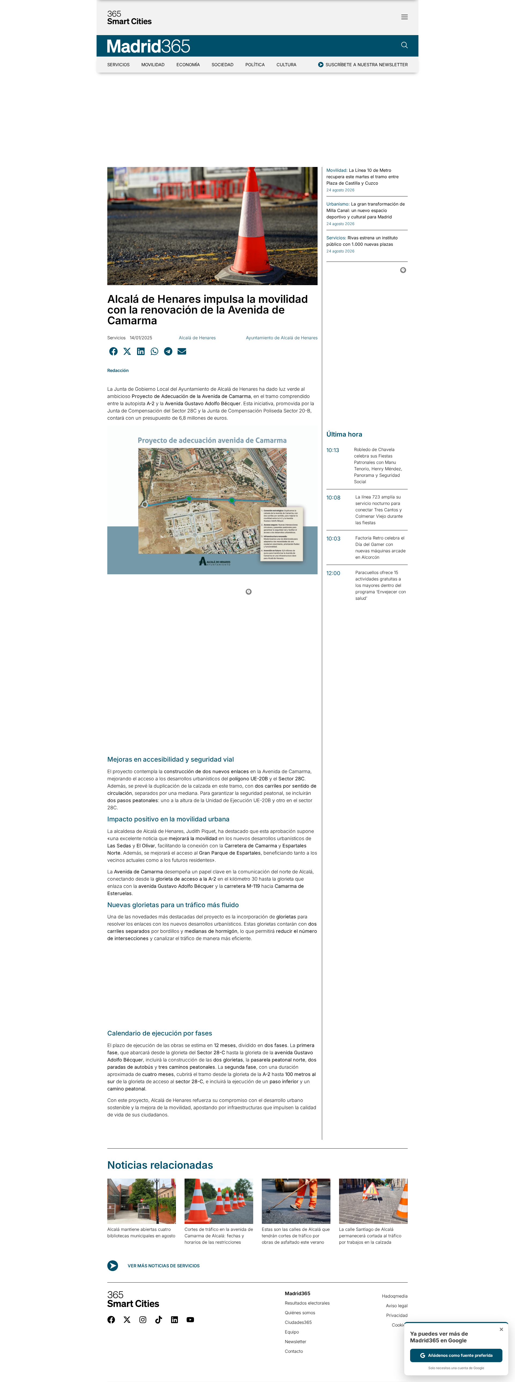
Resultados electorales (307, 1303)
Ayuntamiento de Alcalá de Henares (282, 337)
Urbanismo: (338, 204)
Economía (188, 64)
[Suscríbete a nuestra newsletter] (320, 64)
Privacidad (397, 1315)
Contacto (294, 1351)
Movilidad (153, 64)
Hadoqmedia (395, 1296)
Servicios (118, 64)
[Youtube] (190, 1320)
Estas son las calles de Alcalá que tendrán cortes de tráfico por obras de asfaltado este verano (296, 1236)
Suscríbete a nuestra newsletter (367, 64)
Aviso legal (397, 1305)
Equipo (292, 1332)
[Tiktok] (159, 1320)
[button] (113, 351)
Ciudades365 (298, 1322)
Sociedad (223, 64)
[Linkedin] (174, 1320)
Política (255, 64)
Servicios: (336, 237)
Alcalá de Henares (197, 337)
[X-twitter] (127, 1320)
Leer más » (115, 1243)
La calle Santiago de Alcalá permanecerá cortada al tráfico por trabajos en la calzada (370, 1236)
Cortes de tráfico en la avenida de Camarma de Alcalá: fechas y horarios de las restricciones (219, 1236)
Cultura (286, 64)
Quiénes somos (300, 1312)
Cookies (400, 1325)
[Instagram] (143, 1320)
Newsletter (295, 1341)
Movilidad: (337, 170)
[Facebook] (111, 1320)
